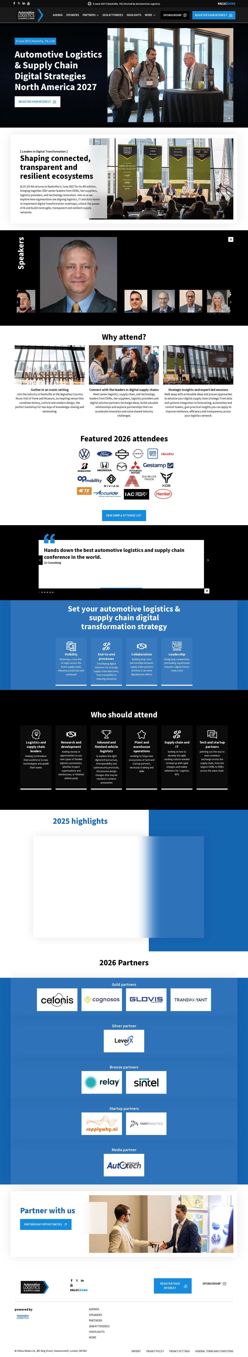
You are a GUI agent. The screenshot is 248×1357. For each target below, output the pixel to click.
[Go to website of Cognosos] (101, 999)
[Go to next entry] (230, 302)
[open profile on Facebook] (14, 3)
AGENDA (58, 15)
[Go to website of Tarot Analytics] (146, 1123)
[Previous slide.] (40, 560)
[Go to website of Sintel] (146, 1082)
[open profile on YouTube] (28, 3)
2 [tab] (42, 592)
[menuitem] (57, 15)
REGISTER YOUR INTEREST (211, 15)
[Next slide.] (208, 560)
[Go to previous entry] (17, 302)
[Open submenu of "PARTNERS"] (97, 15)
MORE (148, 15)
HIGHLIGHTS (134, 15)
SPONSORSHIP (172, 15)
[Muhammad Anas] (191, 301)
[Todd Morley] (163, 301)
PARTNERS (89, 15)
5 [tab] (50, 592)
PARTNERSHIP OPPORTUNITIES (43, 1224)
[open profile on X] (18, 3)
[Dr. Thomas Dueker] (81, 301)
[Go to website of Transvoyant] (191, 999)
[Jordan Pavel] (108, 301)
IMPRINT (136, 1351)
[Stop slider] (230, 239)
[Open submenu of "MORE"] (154, 15)
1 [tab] (39, 592)
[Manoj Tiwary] (26, 301)
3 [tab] (44, 592)
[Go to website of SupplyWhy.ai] (101, 1123)
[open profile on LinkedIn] (23, 3)
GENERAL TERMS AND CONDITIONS (214, 1351)
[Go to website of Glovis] (146, 999)
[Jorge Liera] (136, 301)
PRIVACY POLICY (155, 1351)
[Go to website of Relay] (101, 1082)
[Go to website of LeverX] (124, 1041)
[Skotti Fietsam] (53, 301)
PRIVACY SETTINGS (179, 1351)
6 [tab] (52, 592)
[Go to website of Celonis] (57, 999)
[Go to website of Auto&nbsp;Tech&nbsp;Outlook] (124, 1165)
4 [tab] (47, 592)
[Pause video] (229, 118)
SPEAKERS (72, 15)
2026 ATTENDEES (112, 15)
